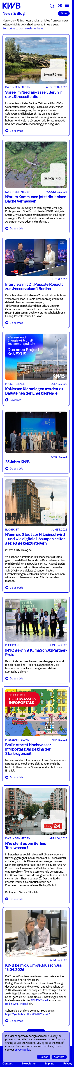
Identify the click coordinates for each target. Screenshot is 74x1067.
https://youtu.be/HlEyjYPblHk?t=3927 (27, 1014)
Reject (44, 1057)
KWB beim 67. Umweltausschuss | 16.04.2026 (34, 967)
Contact (8, 1063)
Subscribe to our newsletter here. (23, 28)
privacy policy (22, 1049)
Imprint (49, 1063)
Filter (64, 13)
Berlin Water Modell (17, 1003)
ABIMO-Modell (39, 1000)
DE (59, 5)
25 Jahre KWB (17, 461)
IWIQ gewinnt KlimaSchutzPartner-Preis (36, 652)
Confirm (59, 1057)
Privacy (67, 1063)
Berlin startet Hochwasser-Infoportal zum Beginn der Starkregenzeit (28, 749)
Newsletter (29, 1063)
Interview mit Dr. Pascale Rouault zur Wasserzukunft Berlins (34, 286)
